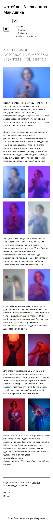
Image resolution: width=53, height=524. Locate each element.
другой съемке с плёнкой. (25, 316)
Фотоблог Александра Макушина (26, 518)
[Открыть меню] (6, 29)
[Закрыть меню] (15, 21)
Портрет (36, 482)
